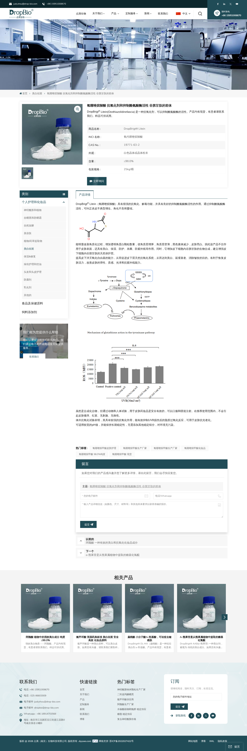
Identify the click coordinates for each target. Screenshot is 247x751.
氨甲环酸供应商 (125, 699)
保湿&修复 (30, 256)
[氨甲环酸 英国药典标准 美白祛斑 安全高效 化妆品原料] (97, 608)
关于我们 (97, 13)
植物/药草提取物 (33, 241)
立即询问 (98, 181)
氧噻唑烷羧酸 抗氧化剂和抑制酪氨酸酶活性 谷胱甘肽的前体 (125, 486)
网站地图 (193, 741)
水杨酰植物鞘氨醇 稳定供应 (131, 709)
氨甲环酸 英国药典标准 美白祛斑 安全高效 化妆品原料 (97, 639)
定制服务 (131, 13)
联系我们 (163, 13)
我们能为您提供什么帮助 (40, 332)
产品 (114, 13)
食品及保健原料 (32, 303)
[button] (225, 617)
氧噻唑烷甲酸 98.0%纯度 (92, 454)
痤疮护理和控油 (33, 264)
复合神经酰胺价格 (126, 719)
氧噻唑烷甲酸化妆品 (194, 448)
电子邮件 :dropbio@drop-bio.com (41, 707)
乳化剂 (27, 287)
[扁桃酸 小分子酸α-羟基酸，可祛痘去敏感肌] (149, 608)
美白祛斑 (37, 93)
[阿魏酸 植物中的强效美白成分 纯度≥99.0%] (45, 608)
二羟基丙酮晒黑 (125, 694)
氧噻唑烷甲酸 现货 (122, 454)
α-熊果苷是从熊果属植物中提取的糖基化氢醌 (201, 639)
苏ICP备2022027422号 (121, 741)
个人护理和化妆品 (34, 202)
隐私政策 (222, 741)
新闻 (146, 13)
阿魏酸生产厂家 (125, 704)
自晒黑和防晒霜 (33, 218)
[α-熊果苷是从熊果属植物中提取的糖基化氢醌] (201, 608)
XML (211, 741)
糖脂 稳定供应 (124, 714)
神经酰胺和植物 (33, 210)
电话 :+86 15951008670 (36, 689)
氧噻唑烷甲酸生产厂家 (135, 448)
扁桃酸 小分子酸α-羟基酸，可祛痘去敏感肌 (150, 639)
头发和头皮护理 (33, 272)
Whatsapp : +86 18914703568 (40, 713)
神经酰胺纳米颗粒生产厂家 (131, 689)
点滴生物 (81, 13)
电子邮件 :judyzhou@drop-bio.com (42, 701)
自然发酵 (29, 225)
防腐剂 (27, 279)
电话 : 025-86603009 (35, 695)
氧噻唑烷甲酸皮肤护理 (104, 448)
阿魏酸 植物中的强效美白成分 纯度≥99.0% (45, 639)
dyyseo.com (85, 741)
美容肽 (27, 233)
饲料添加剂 (29, 312)
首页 (24, 93)
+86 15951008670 (56, 3)
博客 (82, 719)
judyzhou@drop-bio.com (25, 3)
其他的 (27, 295)
